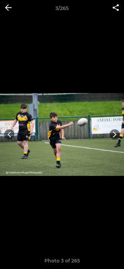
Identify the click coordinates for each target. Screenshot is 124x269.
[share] (116, 8)
